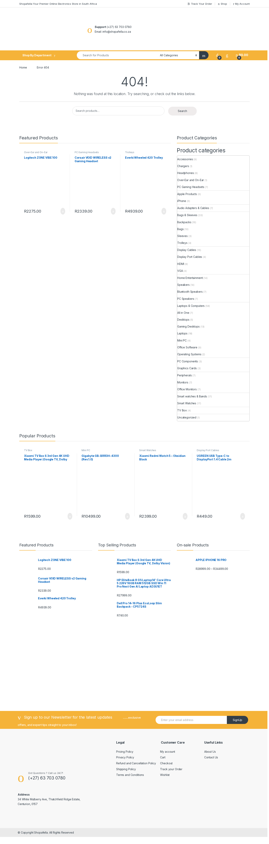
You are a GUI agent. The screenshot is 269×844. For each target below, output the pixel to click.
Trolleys (129, 152)
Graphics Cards (187, 368)
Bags (180, 229)
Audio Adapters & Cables (193, 208)
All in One (183, 312)
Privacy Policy (125, 757)
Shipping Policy (126, 769)
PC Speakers (185, 298)
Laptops (182, 333)
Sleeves (182, 236)
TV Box (182, 410)
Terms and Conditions (130, 774)
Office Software (187, 347)
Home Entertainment (190, 277)
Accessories (185, 159)
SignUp (237, 720)
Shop (224, 3)
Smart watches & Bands (192, 396)
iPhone (181, 201)
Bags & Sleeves (187, 215)
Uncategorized (186, 417)
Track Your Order (201, 3)
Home (23, 67)
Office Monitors (187, 389)
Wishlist (165, 774)
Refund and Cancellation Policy (136, 763)
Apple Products (187, 194)
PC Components (187, 361)
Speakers (183, 284)
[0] (217, 55)
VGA (180, 270)
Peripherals (184, 375)
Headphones (185, 173)
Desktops (183, 319)
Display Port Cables (189, 256)
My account (167, 751)
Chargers (183, 166)
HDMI (180, 264)
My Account (242, 3)
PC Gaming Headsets (87, 152)
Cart (162, 757)
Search (182, 111)
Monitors (182, 382)
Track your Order (171, 769)
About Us (210, 751)
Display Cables (186, 250)
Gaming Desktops (188, 326)
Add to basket (61, 211)
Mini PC (182, 340)
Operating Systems (189, 354)
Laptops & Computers (191, 305)
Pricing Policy (124, 751)
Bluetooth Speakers (189, 291)
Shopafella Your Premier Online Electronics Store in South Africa (58, 3)
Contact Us (211, 757)
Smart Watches (186, 403)
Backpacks (184, 222)
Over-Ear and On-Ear (35, 152)
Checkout (166, 763)
